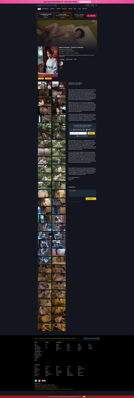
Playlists (64, 8)
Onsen (90, 347)
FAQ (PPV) (36, 345)
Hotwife (79, 345)
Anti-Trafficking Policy (39, 351)
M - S (46, 347)
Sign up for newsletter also (83, 135)
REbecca (68, 371)
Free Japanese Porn (54, 338)
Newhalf (90, 345)
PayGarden (66, 389)
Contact (36, 358)
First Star (36, 375)
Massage (79, 348)
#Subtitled (67, 53)
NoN (57, 368)
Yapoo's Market (80, 375)
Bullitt (36, 366)
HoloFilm (47, 372)
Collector (36, 368)
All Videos (89, 129)
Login (88, 5)
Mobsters (58, 366)
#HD (72, 53)
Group (79, 344)
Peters (57, 374)
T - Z (46, 348)
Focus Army (47, 366)
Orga (57, 369)
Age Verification (37, 347)
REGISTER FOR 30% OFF (85, 1)
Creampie (69, 347)
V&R (78, 371)
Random (70, 8)
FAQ (35, 344)
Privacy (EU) (37, 357)
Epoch (61, 389)
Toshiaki (79, 369)
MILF (90, 344)
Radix (68, 368)
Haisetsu (47, 371)
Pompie (57, 375)
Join (92, 5)
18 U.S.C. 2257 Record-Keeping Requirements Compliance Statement (46, 387)
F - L (46, 345)
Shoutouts (74, 338)
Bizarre (57, 347)
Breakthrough (58, 348)
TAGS (75, 59)
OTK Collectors (59, 371)
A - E (46, 344)
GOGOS (82, 143)
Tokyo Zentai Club (81, 368)
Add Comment (90, 198)
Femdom (68, 350)
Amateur (57, 344)
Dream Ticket (61, 53)
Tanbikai (79, 366)
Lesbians (79, 347)
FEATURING (62, 59)
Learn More (79, 396)
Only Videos (80, 129)
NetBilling (58, 389)
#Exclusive (76, 53)
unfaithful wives (81, 140)
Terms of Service (38, 348)
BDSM (57, 345)
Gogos (46, 368)
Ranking (59, 8)
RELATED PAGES (69, 59)
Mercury (46, 375)
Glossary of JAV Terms (66, 338)
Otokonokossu (59, 372)
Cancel (36, 360)
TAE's (69, 144)
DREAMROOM (78, 94)
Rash (68, 369)
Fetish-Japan (37, 374)
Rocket (68, 372)
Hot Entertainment (48, 374)
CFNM (68, 344)
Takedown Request (38, 354)
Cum (68, 348)
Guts (46, 369)
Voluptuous (91, 348)
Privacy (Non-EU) (38, 355)
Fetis (35, 372)
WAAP (79, 374)
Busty (57, 350)
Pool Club (69, 366)
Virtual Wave (80, 372)
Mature (79, 350)
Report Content (37, 352)
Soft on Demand (70, 375)
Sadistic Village (70, 374)
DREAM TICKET (93, 89)
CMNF (68, 345)
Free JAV (47, 338)
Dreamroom (37, 371)
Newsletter (42, 338)
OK (84, 396)
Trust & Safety (37, 350)
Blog (80, 8)
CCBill (63, 389)
